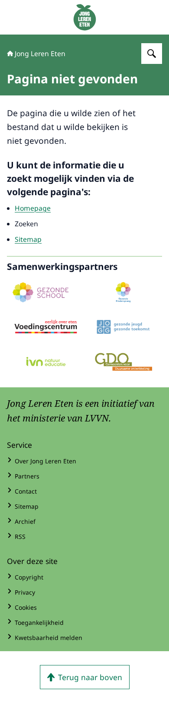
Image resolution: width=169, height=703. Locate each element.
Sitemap (28, 239)
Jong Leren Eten (40, 53)
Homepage (33, 208)
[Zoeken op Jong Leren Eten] (151, 53)
